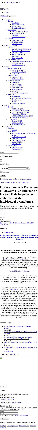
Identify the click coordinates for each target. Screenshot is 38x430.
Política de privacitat (21, 415)
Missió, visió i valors (18, 24)
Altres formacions (17, 87)
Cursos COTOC (17, 86)
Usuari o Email (4, 164)
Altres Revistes (16, 144)
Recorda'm (5, 172)
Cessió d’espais (16, 100)
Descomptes (15, 91)
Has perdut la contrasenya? (23, 179)
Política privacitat (12, 426)
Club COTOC (16, 73)
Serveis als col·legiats (18, 70)
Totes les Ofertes (17, 77)
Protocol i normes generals (20, 93)
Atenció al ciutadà (17, 123)
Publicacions (12, 131)
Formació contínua (10, 182)
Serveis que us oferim (14, 68)
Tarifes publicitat (17, 149)
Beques (14, 102)
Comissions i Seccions (18, 28)
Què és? (10, 47)
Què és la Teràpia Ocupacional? (21, 49)
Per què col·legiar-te (18, 109)
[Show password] (28, 168)
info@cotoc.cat (9, 399)
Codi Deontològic (17, 42)
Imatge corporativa (17, 147)
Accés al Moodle (17, 89)
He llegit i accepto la (15, 415)
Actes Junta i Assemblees (19, 33)
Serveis (6, 66)
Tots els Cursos (8, 351)
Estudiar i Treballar (13, 59)
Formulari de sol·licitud (19, 114)
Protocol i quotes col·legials (20, 112)
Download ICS (4, 223)
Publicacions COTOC (18, 140)
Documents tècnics (17, 138)
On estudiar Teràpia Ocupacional (22, 61)
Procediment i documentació (20, 110)
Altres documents (17, 44)
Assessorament (16, 96)
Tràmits (6, 105)
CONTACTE (4, 9)
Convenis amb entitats (18, 103)
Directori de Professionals (19, 117)
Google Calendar (15, 223)
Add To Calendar (5, 221)
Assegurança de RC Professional (22, 98)
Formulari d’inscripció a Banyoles (19, 271)
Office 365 (30, 223)
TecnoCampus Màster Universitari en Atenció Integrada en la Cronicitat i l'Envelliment (18, 338)
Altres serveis (12, 95)
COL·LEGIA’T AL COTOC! (9, 354)
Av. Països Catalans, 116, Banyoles (14, 259)
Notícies (14, 130)
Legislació (15, 56)
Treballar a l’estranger (18, 65)
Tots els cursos (16, 84)
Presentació (15, 82)
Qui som (10, 21)
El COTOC (7, 19)
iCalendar (24, 223)
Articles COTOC (17, 142)
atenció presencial (17, 402)
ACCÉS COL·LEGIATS (12, 2)
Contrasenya (4, 168)
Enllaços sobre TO (17, 58)
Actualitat (11, 128)
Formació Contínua (14, 80)
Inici (1, 182)
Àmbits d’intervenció (18, 54)
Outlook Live (4, 225)
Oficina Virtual (12, 119)
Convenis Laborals (17, 63)
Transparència (12, 30)
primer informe (14, 289)
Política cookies (24, 426)
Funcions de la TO (17, 52)
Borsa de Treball (13, 75)
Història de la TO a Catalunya (21, 51)
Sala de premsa (12, 145)
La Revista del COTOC (19, 137)
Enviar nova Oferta (17, 79)
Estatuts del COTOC (18, 40)
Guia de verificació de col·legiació (22, 116)
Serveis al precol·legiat (19, 72)
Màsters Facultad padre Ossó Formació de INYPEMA (20, 347)
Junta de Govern (17, 26)
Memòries (15, 35)
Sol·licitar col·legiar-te (7, 179)
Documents (11, 38)
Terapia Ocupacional (10, 45)
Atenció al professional (19, 124)
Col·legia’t (11, 107)
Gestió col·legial (17, 121)
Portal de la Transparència (20, 31)
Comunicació (8, 126)
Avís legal (3, 426)
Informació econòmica (18, 37)
